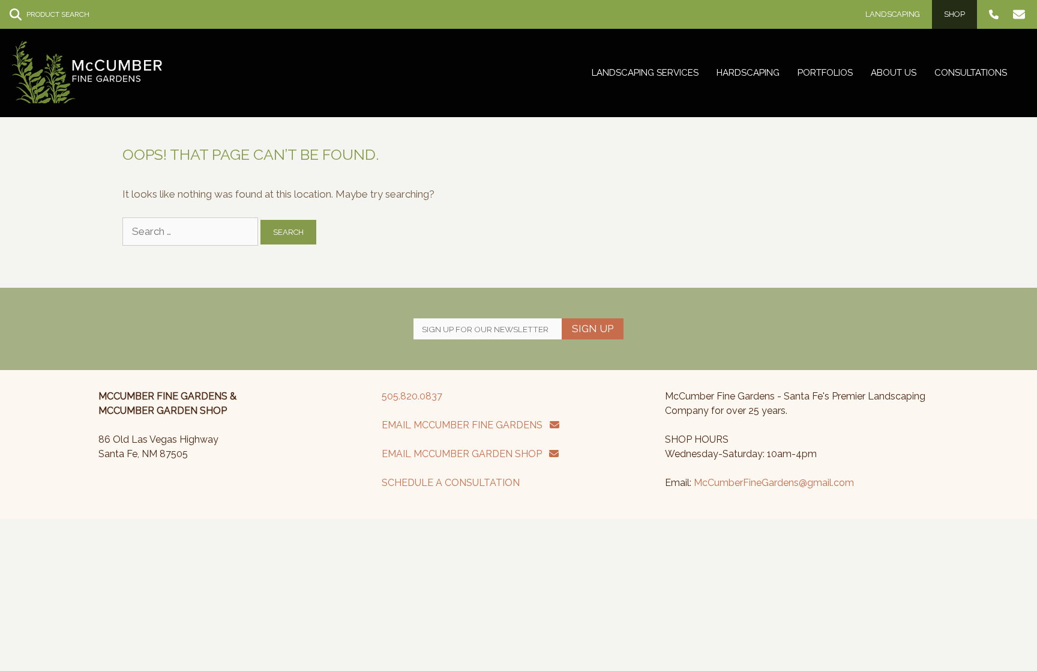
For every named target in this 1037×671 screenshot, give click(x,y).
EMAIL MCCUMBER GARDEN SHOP (465, 454)
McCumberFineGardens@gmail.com (774, 482)
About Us (893, 72)
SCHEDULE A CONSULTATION (451, 482)
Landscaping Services (645, 72)
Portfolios (825, 72)
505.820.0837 (412, 396)
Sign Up (592, 329)
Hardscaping (748, 72)
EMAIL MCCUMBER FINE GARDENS (466, 425)
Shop (954, 14)
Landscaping (892, 14)
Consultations (970, 72)
